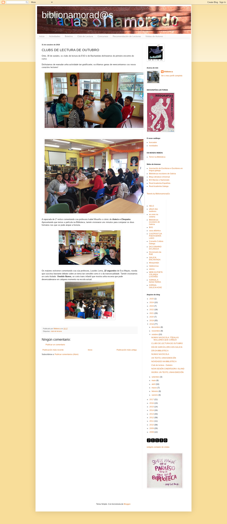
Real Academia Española (159, 183)
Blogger (127, 504)
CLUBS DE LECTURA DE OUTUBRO (167, 343)
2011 (151, 421)
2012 (151, 417)
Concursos (103, 36)
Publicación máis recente (53, 350)
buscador (153, 142)
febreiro (155, 391)
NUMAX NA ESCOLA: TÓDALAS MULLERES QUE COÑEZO (165, 338)
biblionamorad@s (77, 15)
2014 (151, 410)
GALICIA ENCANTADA (154, 258)
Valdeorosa (154, 266)
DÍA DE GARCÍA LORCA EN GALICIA (166, 347)
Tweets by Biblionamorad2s (158, 194)
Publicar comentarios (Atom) (66, 354)
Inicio (90, 350)
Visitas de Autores (154, 36)
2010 (151, 425)
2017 (151, 399)
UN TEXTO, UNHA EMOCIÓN (163, 358)
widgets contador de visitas (158, 447)
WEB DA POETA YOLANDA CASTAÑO (155, 274)
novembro (156, 331)
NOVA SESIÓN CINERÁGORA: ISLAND (167, 369)
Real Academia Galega (158, 186)
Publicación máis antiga (127, 350)
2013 (151, 414)
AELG (151, 206)
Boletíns (69, 36)
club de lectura (56, 331)
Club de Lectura (85, 36)
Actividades (54, 36)
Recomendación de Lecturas (127, 36)
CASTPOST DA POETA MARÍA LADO (155, 236)
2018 (151, 324)
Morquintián (154, 263)
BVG (151, 227)
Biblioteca (168, 72)
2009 (151, 428)
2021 (151, 313)
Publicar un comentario (55, 345)
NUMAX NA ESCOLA (160, 354)
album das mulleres (153, 210)
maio (154, 380)
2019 (151, 320)
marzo (154, 388)
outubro (155, 334)
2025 (151, 299)
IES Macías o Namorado (159, 180)
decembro (156, 327)
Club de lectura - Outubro (161, 365)
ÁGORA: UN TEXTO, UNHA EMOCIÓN (167, 372)
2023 (151, 306)
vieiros (152, 269)
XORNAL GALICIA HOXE (155, 286)
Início (41, 36)
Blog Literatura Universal (159, 177)
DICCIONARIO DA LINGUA (155, 248)
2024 (151, 302)
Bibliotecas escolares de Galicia (162, 174)
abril (154, 384)
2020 (151, 317)
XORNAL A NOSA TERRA (155, 281)
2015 (151, 407)
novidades (153, 146)
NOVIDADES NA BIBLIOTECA (164, 361)
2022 (151, 309)
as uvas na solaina (153, 215)
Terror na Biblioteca (157, 157)
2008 (151, 432)
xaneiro (155, 395)
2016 (151, 403)
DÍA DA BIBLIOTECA (159, 351)
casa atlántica (155, 231)
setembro (156, 377)
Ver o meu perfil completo (171, 76)
